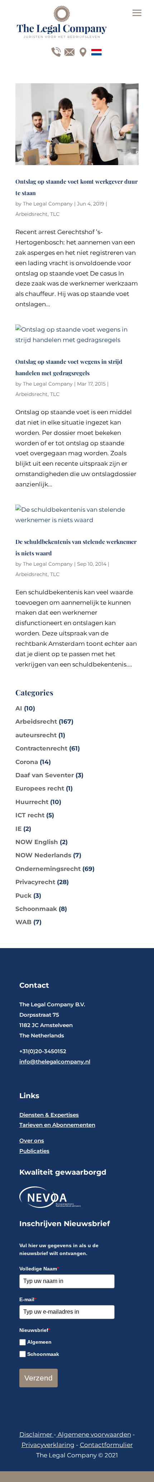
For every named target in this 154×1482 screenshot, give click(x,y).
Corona (26, 761)
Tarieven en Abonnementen (57, 1124)
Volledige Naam (39, 1269)
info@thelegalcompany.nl (54, 1061)
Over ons (31, 1140)
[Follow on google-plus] (54, 50)
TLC (54, 214)
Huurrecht (31, 802)
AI (18, 708)
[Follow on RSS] (94, 50)
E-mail (27, 1299)
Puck (23, 895)
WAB (23, 922)
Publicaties (34, 1151)
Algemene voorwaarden (93, 1434)
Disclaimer (36, 1434)
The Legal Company (48, 203)
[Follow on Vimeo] (67, 50)
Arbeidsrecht (31, 214)
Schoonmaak (36, 908)
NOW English (36, 842)
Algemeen (39, 1342)
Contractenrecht (41, 748)
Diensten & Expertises (49, 1114)
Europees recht (39, 788)
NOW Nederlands (43, 855)
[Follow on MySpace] (81, 50)
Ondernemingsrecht (48, 868)
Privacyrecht (35, 882)
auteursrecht (36, 735)
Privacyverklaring (47, 1444)
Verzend (38, 1378)
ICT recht (29, 815)
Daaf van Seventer (44, 775)
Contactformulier (106, 1444)
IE (18, 828)
